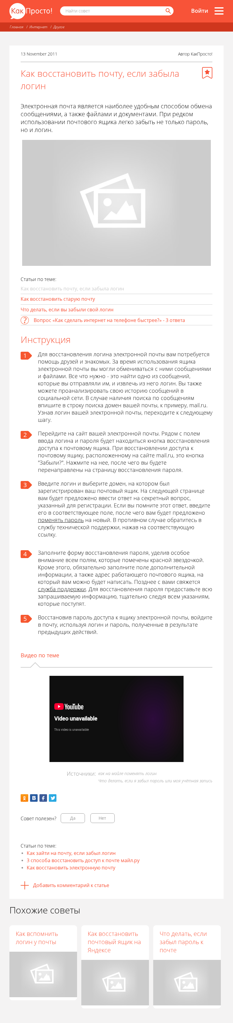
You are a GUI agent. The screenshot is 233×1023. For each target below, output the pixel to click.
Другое (58, 26)
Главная (16, 26)
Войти (199, 10)
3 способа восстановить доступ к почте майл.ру (83, 860)
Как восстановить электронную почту (71, 867)
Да (73, 818)
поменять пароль (61, 519)
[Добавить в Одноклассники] (24, 798)
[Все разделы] (219, 11)
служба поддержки (62, 589)
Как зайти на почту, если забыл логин (71, 853)
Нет (102, 818)
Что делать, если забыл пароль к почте (183, 942)
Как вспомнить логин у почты (37, 938)
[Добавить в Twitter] (52, 798)
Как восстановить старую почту (58, 299)
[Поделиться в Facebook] (43, 798)
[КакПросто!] (30, 11)
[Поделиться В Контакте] (34, 798)
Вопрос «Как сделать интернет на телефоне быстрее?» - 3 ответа (109, 320)
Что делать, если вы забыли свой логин (67, 309)
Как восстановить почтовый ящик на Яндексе (114, 942)
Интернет (38, 26)
